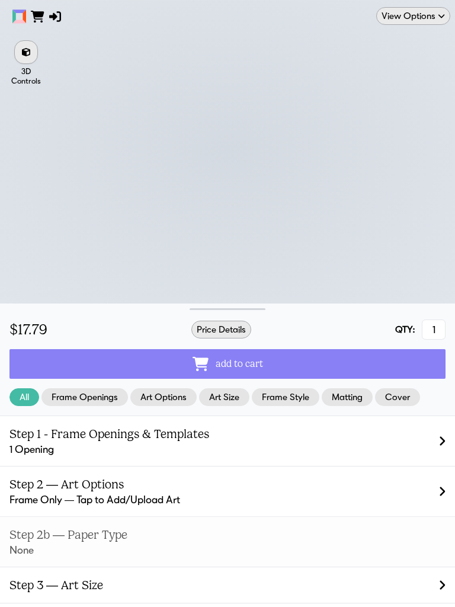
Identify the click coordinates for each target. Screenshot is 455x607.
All (24, 396)
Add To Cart (239, 363)
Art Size (224, 396)
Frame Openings (85, 396)
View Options (408, 15)
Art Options (163, 396)
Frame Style (285, 396)
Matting (347, 396)
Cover (397, 396)
